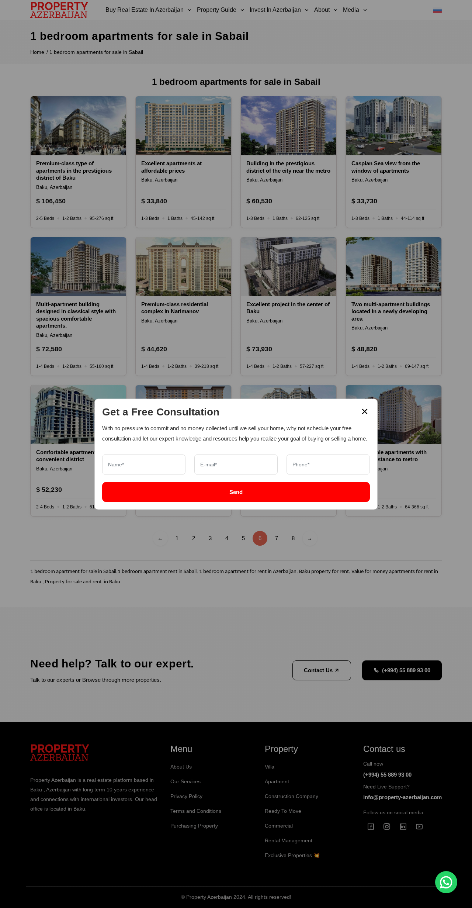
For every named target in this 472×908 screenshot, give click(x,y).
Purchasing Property (194, 826)
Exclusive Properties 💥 (292, 855)
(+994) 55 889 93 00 (406, 670)
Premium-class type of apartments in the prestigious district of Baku (74, 170)
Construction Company (291, 796)
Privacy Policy (186, 796)
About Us (181, 767)
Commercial (279, 826)
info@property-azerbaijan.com (402, 797)
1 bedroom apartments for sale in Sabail (96, 52)
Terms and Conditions (195, 811)
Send (236, 491)
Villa (269, 767)
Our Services (185, 781)
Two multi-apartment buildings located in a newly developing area (390, 311)
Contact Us (319, 670)
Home (37, 52)
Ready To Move (283, 811)
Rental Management (288, 840)
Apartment (277, 781)
